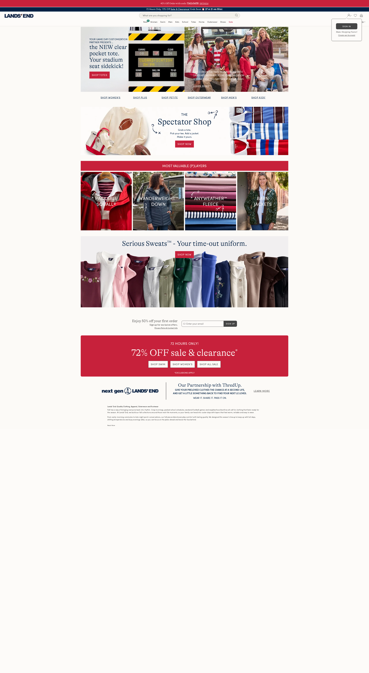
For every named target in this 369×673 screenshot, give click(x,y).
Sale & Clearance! (180, 9)
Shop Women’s (110, 97)
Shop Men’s (229, 97)
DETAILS (204, 3)
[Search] (236, 16)
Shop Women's (182, 364)
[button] (349, 15)
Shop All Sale (209, 364)
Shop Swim (158, 364)
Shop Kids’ (258, 97)
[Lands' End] (19, 15)
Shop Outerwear (199, 97)
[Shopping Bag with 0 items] (361, 15)
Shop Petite (170, 97)
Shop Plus (140, 97)
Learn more (262, 391)
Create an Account (346, 35)
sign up (230, 323)
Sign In (346, 26)
